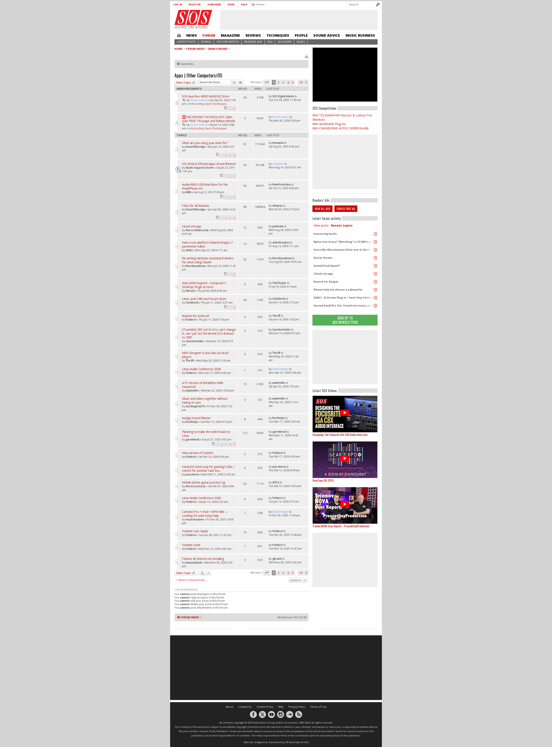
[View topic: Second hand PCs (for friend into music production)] (375, 306)
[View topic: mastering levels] (375, 234)
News (191, 35)
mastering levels (325, 234)
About (229, 707)
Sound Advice (326, 35)
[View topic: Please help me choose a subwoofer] (375, 290)
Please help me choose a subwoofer (338, 289)
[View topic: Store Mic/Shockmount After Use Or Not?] (375, 250)
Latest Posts (186, 42)
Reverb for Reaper (326, 281)
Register (195, 4)
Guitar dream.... (325, 258)
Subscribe (214, 4)
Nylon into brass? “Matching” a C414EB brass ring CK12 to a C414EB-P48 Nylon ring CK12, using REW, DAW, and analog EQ (344, 242)
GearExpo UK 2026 (323, 480)
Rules (301, 42)
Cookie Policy (265, 707)
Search (206, 42)
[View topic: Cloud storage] (375, 274)
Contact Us (245, 707)
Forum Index (195, 49)
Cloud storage (323, 274)
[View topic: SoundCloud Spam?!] (375, 266)
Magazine (230, 35)
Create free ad (346, 208)
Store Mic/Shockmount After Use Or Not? (342, 250)
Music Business (360, 35)
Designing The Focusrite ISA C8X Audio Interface (339, 434)
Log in (177, 4)
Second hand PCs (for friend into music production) (344, 305)
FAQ (270, 42)
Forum (208, 35)
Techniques (278, 35)
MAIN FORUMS (217, 49)
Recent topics (342, 225)
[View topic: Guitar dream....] (375, 258)
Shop (230, 4)
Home (179, 35)
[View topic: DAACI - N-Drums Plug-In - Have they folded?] (375, 298)
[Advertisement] (345, 357)
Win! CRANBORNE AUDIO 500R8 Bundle (340, 128)
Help (244, 4)
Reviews (253, 35)
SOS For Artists (227, 42)
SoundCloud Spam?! (327, 266)
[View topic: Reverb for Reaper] (375, 282)
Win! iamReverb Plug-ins (329, 124)
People (301, 35)
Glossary (285, 42)
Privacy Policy (297, 707)
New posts (321, 225)
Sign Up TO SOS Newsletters (345, 320)
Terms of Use (318, 707)
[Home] (193, 17)
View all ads (322, 208)
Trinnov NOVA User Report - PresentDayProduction (340, 526)
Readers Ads (253, 42)
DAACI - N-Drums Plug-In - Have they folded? (343, 297)
